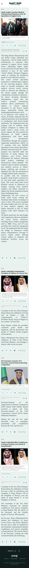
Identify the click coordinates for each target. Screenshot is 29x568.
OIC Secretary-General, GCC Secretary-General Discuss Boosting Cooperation (14, 361)
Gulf (2, 8)
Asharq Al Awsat (10, 40)
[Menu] (1, 3)
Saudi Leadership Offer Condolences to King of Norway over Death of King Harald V (14, 443)
